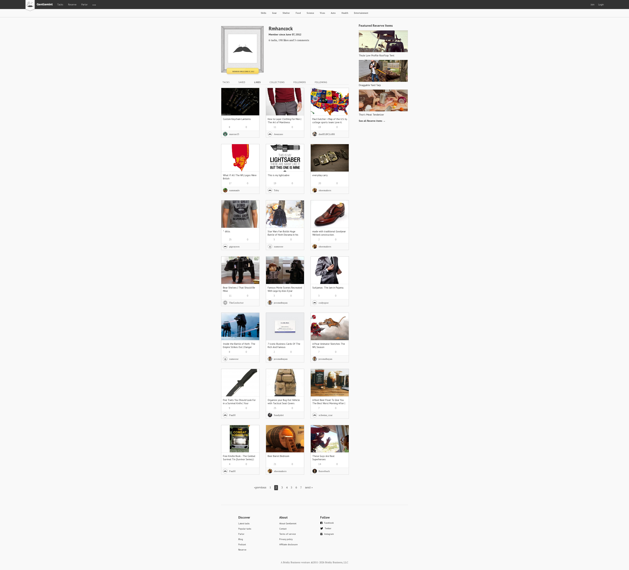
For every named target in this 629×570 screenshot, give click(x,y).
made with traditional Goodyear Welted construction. (329, 233)
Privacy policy (286, 539)
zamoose (278, 246)
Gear (274, 13)
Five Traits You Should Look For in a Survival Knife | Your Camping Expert (239, 403)
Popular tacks (244, 528)
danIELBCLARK (327, 134)
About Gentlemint (287, 523)
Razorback (324, 471)
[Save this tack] (253, 99)
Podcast (242, 544)
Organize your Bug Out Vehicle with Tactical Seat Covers (284, 401)
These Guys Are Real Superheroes (323, 457)
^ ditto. (226, 231)
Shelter (286, 13)
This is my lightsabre (278, 175)
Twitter (328, 528)
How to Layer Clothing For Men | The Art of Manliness (284, 120)
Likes (257, 82)
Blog (240, 539)
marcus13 (234, 134)
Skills (263, 13)
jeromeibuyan (280, 302)
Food (298, 13)
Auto (333, 13)
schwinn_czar (326, 415)
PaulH (232, 415)
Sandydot (279, 415)
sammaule (234, 190)
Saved (241, 82)
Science (310, 13)
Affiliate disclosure (288, 544)
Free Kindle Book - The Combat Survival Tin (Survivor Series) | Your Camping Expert (239, 459)
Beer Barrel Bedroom (278, 456)
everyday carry (320, 175)
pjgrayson (234, 246)
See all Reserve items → (372, 120)
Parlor (84, 4)
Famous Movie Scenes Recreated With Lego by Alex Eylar (285, 289)
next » (309, 487)
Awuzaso (278, 134)
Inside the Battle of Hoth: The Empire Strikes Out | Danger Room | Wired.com (239, 347)
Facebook (329, 523)
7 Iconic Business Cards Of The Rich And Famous (284, 345)
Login (601, 4)
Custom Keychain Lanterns (237, 119)
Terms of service (287, 533)
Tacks (60, 4)
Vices (322, 13)
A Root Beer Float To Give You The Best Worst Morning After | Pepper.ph (328, 403)
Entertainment (361, 13)
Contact (282, 528)
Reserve (72, 4)
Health (345, 13)
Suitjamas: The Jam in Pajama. (328, 287)
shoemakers (325, 190)
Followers (300, 82)
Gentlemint (40, 6)
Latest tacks (244, 523)
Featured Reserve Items (376, 25)
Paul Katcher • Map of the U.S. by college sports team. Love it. (329, 120)
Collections (277, 82)
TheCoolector (236, 302)
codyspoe (324, 302)
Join (592, 4)
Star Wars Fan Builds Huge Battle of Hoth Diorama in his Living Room (283, 235)
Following (321, 82)
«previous (260, 487)
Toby (276, 190)
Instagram (329, 534)
